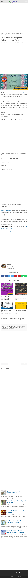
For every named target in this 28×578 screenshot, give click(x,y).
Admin (6, 42)
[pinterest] (17, 276)
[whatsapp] (24, 276)
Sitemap (11, 573)
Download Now (14, 232)
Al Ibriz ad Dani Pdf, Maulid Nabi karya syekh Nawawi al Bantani (6, 298)
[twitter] (11, 276)
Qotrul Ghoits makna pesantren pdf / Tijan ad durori (20, 298)
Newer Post (4, 363)
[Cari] (26, 2)
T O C (23, 572)
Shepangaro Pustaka (17, 576)
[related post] (7, 289)
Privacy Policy (16, 572)
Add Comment (23, 42)
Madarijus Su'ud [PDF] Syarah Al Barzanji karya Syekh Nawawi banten (6, 312)
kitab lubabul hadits (22, 92)
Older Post (23, 363)
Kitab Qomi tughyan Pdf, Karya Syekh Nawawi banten (20, 312)
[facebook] (4, 276)
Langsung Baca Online (6, 226)
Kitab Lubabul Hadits (6, 210)
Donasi (16, 573)
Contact (9, 572)
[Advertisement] (14, 19)
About (4, 572)
